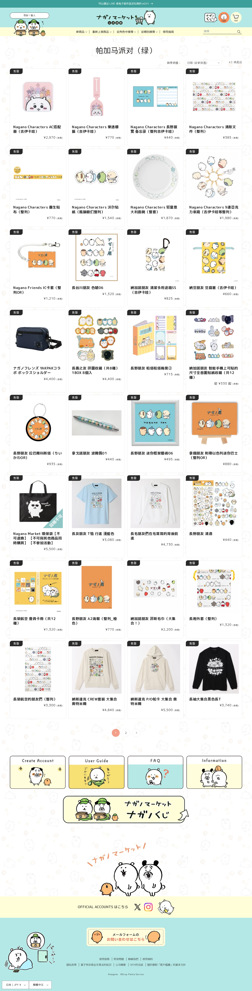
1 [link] (116, 733)
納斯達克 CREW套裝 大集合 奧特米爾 (94, 701)
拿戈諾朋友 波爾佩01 (89, 453)
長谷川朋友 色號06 (88, 287)
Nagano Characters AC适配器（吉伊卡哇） (37, 129)
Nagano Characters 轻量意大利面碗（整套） (154, 209)
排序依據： (174, 63)
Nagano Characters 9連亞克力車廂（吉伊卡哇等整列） (213, 209)
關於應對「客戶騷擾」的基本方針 (166, 964)
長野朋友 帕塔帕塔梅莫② (151, 368)
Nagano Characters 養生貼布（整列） (36, 209)
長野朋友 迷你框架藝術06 (152, 453)
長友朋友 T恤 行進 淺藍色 (93, 533)
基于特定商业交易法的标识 (96, 964)
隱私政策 (71, 964)
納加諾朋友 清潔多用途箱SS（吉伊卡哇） (153, 290)
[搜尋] (239, 31)
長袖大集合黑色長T (205, 699)
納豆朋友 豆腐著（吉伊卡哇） (213, 287)
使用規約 (148, 959)
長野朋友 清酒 (200, 533)
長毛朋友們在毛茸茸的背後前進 (154, 536)
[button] (81, 31)
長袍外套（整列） (204, 618)
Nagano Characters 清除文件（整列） (212, 129)
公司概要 (121, 964)
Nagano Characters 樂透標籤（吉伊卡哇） (95, 129)
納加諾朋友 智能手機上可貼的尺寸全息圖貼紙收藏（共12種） (213, 373)
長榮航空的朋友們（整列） (35, 699)
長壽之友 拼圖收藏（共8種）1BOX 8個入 (95, 370)
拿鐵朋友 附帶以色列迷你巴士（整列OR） (213, 455)
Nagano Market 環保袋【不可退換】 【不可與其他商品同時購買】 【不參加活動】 (37, 538)
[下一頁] (136, 733)
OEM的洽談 (136, 964)
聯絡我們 (133, 959)
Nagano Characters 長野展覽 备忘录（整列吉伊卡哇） (154, 129)
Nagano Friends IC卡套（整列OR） (37, 290)
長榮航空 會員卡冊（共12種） (34, 621)
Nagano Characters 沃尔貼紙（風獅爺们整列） (95, 209)
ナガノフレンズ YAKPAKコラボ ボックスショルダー (37, 370)
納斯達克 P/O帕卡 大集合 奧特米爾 (154, 701)
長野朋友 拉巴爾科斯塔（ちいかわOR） (37, 455)
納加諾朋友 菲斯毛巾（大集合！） (153, 621)
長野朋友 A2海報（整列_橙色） (94, 621)
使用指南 (104, 959)
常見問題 (119, 959)
